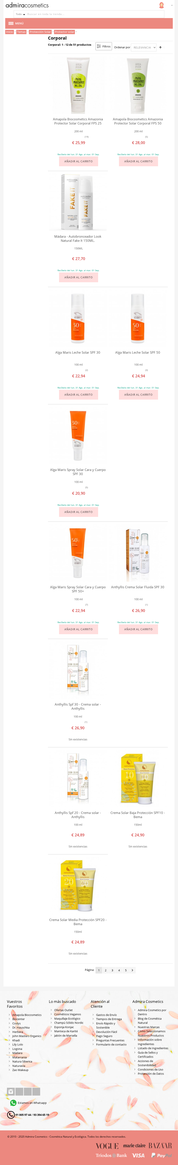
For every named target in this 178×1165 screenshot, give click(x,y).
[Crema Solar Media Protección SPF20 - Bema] (78, 886)
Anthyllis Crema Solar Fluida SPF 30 (137, 587)
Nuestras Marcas (149, 1027)
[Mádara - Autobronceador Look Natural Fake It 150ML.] (78, 202)
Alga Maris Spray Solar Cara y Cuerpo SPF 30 (78, 472)
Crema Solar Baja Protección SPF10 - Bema (137, 815)
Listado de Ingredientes (153, 1048)
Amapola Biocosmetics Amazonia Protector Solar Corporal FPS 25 (78, 121)
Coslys (16, 1023)
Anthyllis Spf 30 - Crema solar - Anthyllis (78, 706)
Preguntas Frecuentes (110, 1040)
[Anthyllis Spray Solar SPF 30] (137, 553)
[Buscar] (160, 14)
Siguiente (132, 970)
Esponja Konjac (64, 1027)
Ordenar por (122, 47)
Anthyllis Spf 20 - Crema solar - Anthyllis (78, 815)
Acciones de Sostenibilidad (147, 1063)
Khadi (16, 1040)
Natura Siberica (22, 1061)
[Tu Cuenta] (161, 5)
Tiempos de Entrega (109, 1019)
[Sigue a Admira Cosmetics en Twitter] (28, 1092)
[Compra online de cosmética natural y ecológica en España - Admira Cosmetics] (27, 5)
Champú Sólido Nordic (68, 1023)
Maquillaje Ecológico (67, 1018)
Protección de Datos (151, 1074)
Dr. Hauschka (21, 1027)
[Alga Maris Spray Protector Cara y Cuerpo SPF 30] (78, 435)
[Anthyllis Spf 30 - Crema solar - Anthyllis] (78, 670)
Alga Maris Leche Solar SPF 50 (137, 352)
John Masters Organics (26, 1036)
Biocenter (18, 1019)
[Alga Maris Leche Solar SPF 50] (137, 318)
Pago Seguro (104, 1036)
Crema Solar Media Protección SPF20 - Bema (78, 922)
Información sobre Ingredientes (150, 1042)
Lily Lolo (17, 1044)
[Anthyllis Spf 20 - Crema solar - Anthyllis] (78, 778)
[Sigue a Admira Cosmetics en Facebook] (19, 1092)
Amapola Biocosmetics (26, 1015)
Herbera (17, 1032)
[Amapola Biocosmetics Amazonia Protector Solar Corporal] (78, 85)
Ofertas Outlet (63, 1010)
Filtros (106, 46)
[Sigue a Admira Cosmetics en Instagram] (11, 1092)
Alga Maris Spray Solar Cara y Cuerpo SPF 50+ (78, 589)
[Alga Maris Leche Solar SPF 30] (78, 318)
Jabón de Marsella (65, 1035)
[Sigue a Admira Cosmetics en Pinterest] (36, 1092)
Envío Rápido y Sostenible (105, 1025)
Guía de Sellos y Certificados (148, 1055)
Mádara (17, 1053)
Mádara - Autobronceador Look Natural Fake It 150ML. (77, 238)
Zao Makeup (20, 1070)
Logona (17, 1049)
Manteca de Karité (66, 1031)
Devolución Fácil (106, 1032)
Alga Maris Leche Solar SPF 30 (77, 352)
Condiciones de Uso (150, 1069)
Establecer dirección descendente (160, 47)
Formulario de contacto (111, 1044)
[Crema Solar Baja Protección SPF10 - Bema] (137, 778)
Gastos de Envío (106, 1015)
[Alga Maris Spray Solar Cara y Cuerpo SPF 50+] (78, 553)
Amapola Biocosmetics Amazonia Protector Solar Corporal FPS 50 (138, 121)
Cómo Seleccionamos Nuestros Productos (151, 1033)
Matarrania (19, 1057)
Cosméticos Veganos (67, 1014)
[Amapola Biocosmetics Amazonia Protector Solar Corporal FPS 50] (137, 85)
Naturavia (18, 1066)
